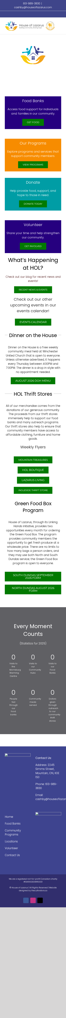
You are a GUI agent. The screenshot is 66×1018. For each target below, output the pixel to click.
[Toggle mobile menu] (60, 22)
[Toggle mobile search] (60, 26)
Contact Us (12, 855)
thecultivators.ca (39, 890)
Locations (11, 841)
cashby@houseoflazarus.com (33, 7)
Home (9, 817)
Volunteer (11, 848)
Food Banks (13, 823)
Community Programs (13, 833)
